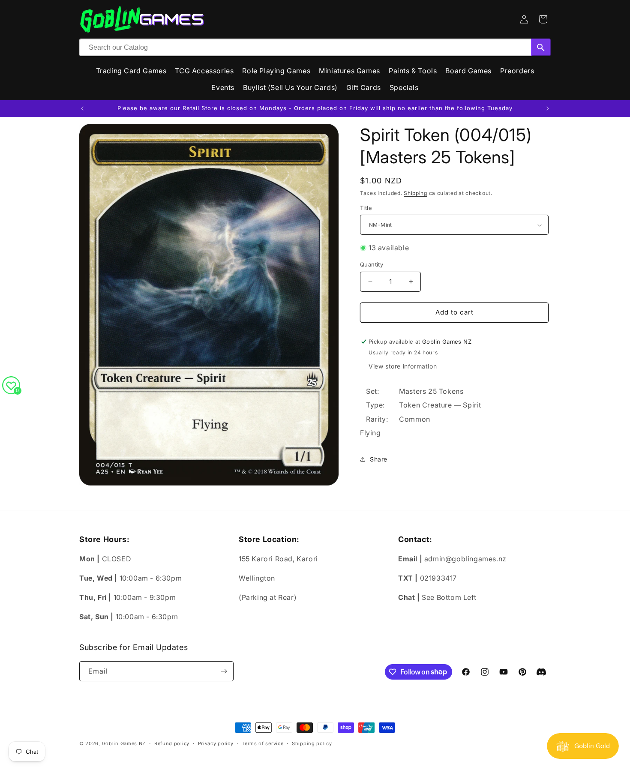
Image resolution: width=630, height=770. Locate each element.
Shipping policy (312, 743)
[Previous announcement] (82, 108)
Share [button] (378, 459)
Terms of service (262, 743)
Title (366, 207)
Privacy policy (216, 743)
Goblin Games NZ (124, 743)
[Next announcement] (547, 108)
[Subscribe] (223, 671)
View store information (403, 366)
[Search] (541, 47)
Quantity (371, 264)
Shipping (415, 193)
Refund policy (171, 743)
